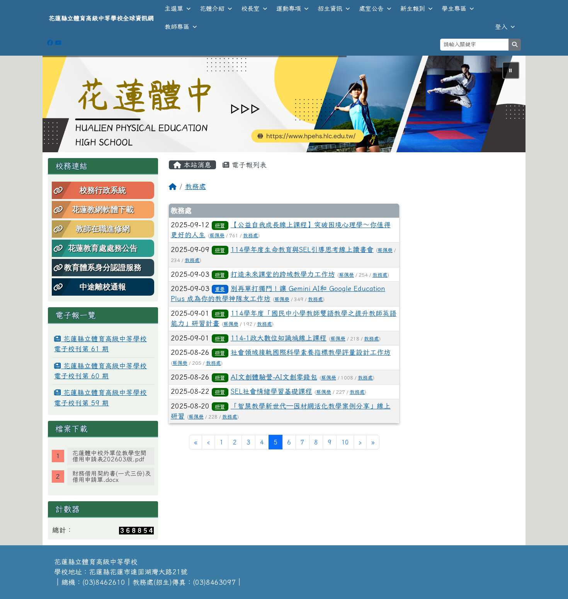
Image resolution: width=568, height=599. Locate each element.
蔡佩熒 (216, 235)
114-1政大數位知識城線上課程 (279, 338)
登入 (501, 27)
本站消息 (196, 165)
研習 (220, 225)
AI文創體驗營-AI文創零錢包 (274, 377)
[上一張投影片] (61, 105)
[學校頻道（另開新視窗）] (58, 43)
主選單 (174, 8)
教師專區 (177, 27)
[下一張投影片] (507, 105)
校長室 (250, 8)
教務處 (195, 186)
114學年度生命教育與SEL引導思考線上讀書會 (302, 249)
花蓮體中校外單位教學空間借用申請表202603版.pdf (109, 456)
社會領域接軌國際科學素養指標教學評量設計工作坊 (311, 352)
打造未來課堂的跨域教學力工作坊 (283, 274)
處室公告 (371, 8)
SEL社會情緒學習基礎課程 (271, 391)
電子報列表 (248, 165)
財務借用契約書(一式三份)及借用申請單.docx (111, 476)
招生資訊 (330, 8)
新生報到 (412, 8)
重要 (220, 289)
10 (345, 442)
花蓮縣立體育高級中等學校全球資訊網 (101, 18)
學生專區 (454, 8)
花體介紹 (212, 8)
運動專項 (288, 8)
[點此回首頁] (284, 104)
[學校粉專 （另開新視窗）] (50, 43)
